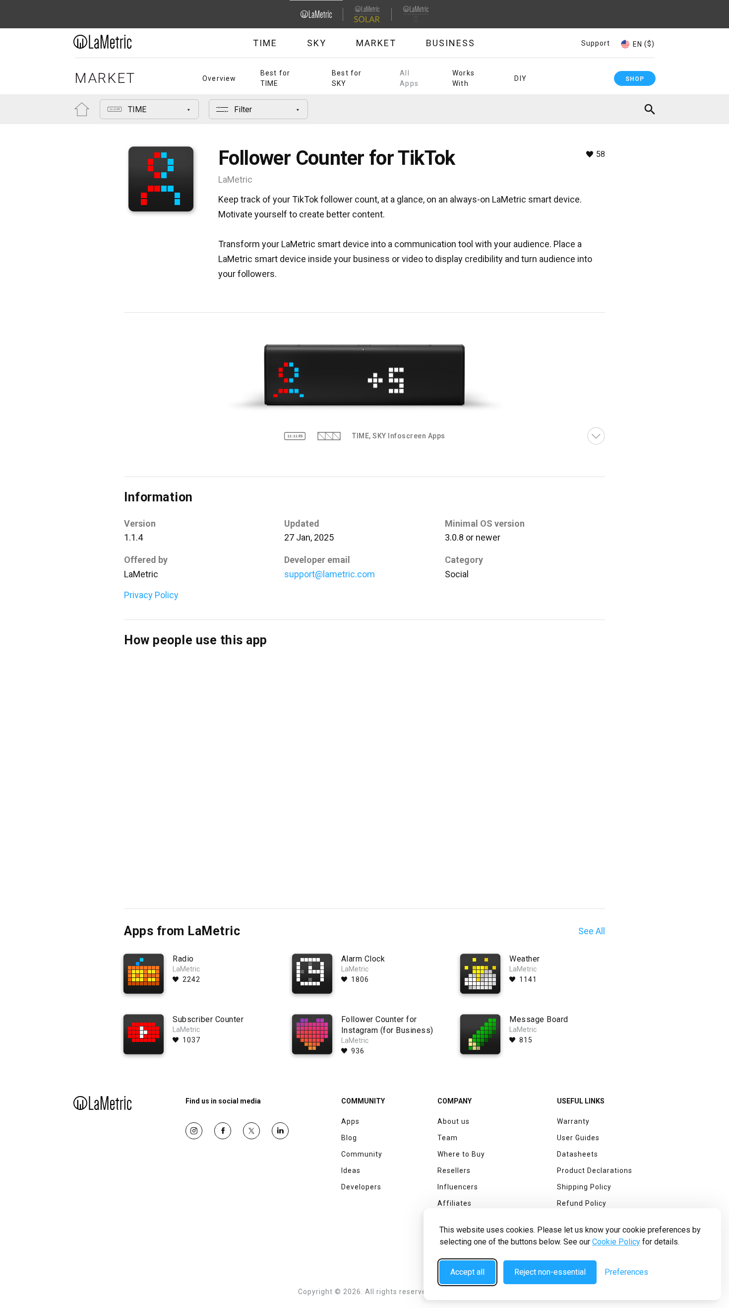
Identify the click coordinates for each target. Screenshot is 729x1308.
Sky (316, 43)
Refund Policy (582, 1203)
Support (595, 43)
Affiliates (454, 1203)
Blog (349, 1138)
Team (447, 1138)
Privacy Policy (151, 595)
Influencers (457, 1187)
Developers (361, 1187)
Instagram (193, 1130)
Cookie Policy (616, 1241)
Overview (219, 78)
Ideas (351, 1170)
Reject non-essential (550, 1272)
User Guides (578, 1138)
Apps (350, 1121)
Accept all (467, 1272)
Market (376, 43)
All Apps (409, 78)
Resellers (454, 1170)
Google (280, 1130)
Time (265, 43)
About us (453, 1121)
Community (361, 1154)
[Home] (129, 42)
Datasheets (577, 1154)
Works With (463, 78)
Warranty (573, 1121)
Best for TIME (275, 78)
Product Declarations (594, 1170)
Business (450, 43)
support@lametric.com (329, 574)
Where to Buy (461, 1154)
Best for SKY (347, 78)
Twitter (251, 1130)
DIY (520, 78)
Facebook (222, 1130)
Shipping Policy (584, 1187)
